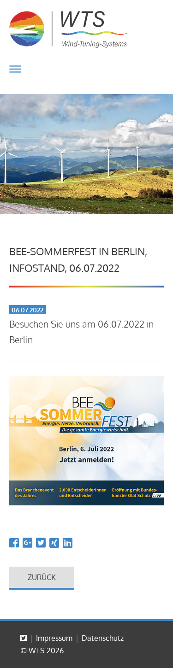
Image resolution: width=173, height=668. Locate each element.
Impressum (54, 638)
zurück (42, 577)
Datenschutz (103, 638)
